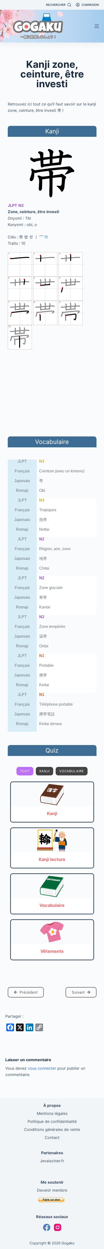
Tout (25, 771)
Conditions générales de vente (52, 1129)
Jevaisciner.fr (52, 1160)
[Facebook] (46, 1227)
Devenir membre (52, 1190)
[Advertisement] (52, 392)
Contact (52, 1137)
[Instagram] (57, 1227)
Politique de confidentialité (52, 1121)
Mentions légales (52, 1113)
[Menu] (97, 26)
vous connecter (42, 1068)
